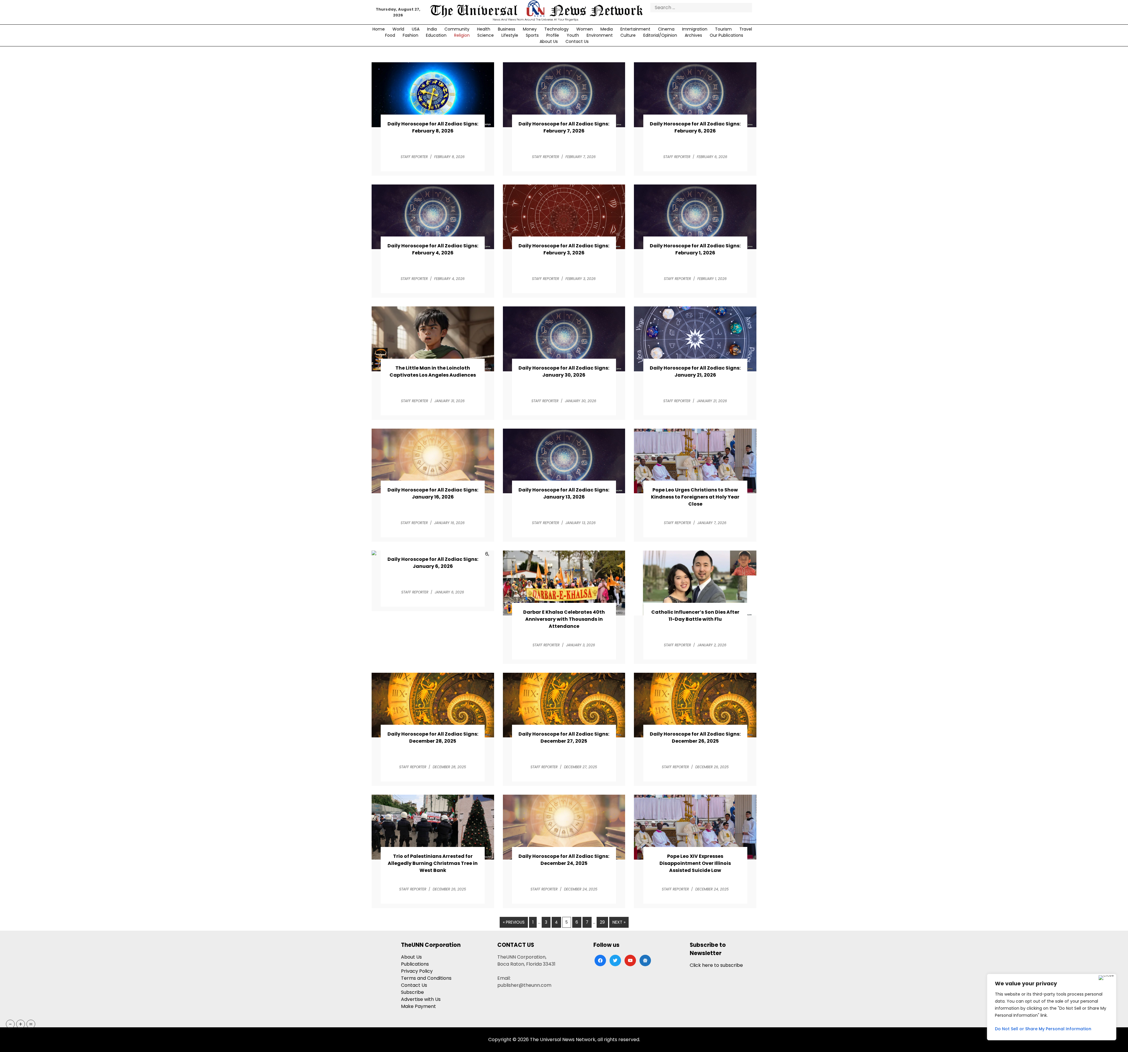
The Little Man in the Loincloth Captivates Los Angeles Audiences (433, 371)
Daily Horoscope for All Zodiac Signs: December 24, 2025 (563, 860)
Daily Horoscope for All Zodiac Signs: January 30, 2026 (563, 371)
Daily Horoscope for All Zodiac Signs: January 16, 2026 (432, 493)
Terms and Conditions (426, 978)
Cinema (666, 29)
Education (436, 35)
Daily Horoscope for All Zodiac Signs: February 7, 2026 (563, 127)
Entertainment (635, 29)
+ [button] (21, 1024)
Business (506, 29)
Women (584, 29)
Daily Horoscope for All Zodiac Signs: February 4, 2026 (432, 249)
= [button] (31, 1024)
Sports (532, 35)
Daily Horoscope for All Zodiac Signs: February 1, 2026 (695, 249)
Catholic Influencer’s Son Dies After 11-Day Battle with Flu (695, 616)
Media (606, 29)
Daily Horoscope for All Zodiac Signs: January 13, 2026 (563, 493)
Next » (618, 922)
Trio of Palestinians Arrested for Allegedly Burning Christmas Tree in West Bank (433, 863)
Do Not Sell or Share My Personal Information (1043, 1029)
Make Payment (418, 1006)
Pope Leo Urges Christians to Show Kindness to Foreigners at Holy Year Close (695, 496)
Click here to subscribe (716, 965)
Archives (693, 35)
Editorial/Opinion (660, 35)
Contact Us (577, 41)
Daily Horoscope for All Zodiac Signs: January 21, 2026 (695, 371)
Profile (552, 35)
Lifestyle (509, 35)
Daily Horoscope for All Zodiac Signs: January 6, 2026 (432, 563)
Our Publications (726, 35)
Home (378, 29)
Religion (462, 35)
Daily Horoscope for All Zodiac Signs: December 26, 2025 (695, 737)
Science (485, 35)
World (398, 29)
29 (602, 922)
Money (530, 29)
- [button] (10, 1024)
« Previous (514, 922)
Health (483, 29)
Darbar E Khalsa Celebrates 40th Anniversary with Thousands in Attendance (564, 619)
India (432, 29)
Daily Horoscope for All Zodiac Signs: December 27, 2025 (563, 737)
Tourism (723, 29)
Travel (745, 29)
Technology (556, 29)
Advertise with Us (421, 999)
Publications (415, 964)
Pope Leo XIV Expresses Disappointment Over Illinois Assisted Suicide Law (695, 863)
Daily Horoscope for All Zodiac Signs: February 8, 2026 (432, 127)
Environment (600, 35)
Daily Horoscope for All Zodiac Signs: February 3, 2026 (563, 249)
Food (390, 35)
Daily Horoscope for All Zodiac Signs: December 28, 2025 (432, 737)
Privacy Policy (417, 971)
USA (415, 29)
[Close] (1106, 977)
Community (456, 29)
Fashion (410, 35)
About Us (549, 41)
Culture (628, 35)
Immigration (694, 29)
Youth (573, 35)
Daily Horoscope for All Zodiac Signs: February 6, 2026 (695, 127)
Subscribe (412, 992)
